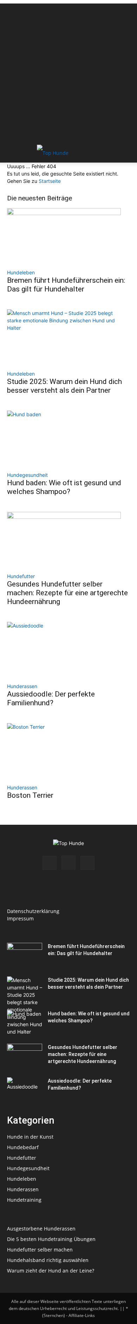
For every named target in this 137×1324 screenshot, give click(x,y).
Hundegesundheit (27, 475)
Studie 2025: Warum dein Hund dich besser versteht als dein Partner (64, 386)
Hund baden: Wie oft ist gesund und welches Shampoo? (64, 487)
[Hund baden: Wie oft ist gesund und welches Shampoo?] (68, 439)
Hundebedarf (23, 1147)
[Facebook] (50, 863)
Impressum (20, 918)
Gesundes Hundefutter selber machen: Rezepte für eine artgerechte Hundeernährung (67, 593)
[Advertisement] (68, 72)
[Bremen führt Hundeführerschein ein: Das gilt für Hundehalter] (68, 236)
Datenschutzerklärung (33, 911)
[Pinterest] (87, 863)
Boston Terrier (30, 795)
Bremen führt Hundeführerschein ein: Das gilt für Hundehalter (66, 284)
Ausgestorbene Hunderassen (41, 1228)
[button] (12, 153)
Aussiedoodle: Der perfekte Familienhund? (51, 698)
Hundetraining (24, 1199)
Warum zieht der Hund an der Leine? (50, 1270)
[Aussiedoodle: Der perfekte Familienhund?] (68, 650)
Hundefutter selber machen (40, 1249)
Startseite (50, 181)
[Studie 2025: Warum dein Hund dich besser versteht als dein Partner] (68, 337)
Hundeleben (21, 272)
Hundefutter (21, 576)
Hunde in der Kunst (30, 1136)
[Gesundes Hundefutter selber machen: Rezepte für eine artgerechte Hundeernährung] (68, 540)
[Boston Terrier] (68, 751)
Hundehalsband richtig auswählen (48, 1260)
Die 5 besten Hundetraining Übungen (51, 1239)
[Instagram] (68, 863)
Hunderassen (22, 686)
